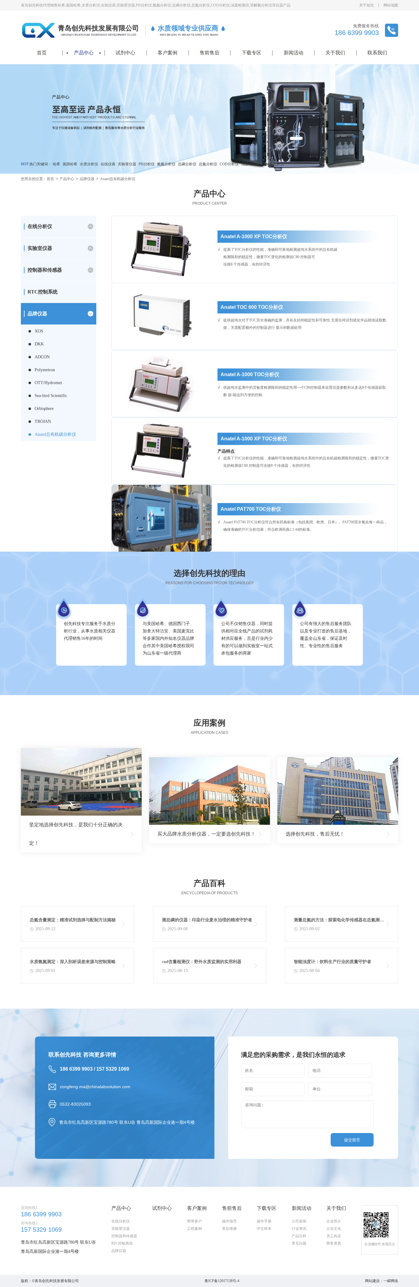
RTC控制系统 (43, 291)
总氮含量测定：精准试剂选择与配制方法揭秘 (73, 920)
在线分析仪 (120, 1221)
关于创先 (366, 5)
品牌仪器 (87, 179)
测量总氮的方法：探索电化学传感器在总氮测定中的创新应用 (339, 921)
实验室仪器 (127, 164)
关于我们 (335, 52)
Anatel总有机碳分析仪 (117, 179)
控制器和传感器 (124, 1236)
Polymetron (45, 370)
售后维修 (229, 1228)
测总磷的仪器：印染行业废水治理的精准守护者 (207, 920)
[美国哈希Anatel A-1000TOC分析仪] (162, 383)
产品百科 (299, 1236)
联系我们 (377, 52)
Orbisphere (44, 408)
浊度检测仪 (250, 164)
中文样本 (264, 1228)
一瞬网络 (390, 1281)
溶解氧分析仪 (273, 164)
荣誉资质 (333, 1243)
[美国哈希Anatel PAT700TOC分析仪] (162, 518)
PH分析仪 (147, 164)
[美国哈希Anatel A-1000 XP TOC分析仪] (162, 249)
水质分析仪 (89, 164)
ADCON (42, 357)
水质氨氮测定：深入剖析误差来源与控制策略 (73, 961)
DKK (39, 344)
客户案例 (167, 52)
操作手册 (264, 1221)
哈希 (56, 164)
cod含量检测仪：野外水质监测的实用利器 (201, 961)
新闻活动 (293, 52)
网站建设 (372, 1281)
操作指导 (229, 1221)
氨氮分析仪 (166, 164)
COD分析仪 (229, 164)
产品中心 (84, 52)
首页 (42, 52)
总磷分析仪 (187, 164)
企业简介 (333, 1221)
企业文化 (333, 1228)
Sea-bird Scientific (51, 395)
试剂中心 (125, 52)
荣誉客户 (194, 1221)
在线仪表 (108, 164)
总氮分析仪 (208, 164)
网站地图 (390, 5)
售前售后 (209, 52)
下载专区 (251, 52)
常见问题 (299, 1243)
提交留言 (352, 1140)
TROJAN (43, 421)
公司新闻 (299, 1221)
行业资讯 (299, 1228)
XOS (39, 331)
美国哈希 (70, 164)
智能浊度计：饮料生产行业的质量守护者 (332, 961)
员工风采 (333, 1236)
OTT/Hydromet (48, 382)
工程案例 (194, 1228)
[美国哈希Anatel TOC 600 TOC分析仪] (162, 316)
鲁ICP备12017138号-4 (222, 1281)
